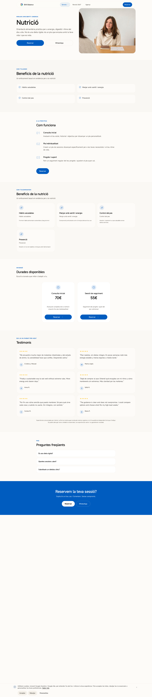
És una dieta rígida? (45, 453)
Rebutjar (32, 693)
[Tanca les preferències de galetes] (136, 687)
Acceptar (22, 693)
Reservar (127, 5)
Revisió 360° (77, 5)
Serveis (64, 5)
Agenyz (88, 5)
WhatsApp (59, 43)
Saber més (45, 688)
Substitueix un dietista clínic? (49, 469)
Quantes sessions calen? (47, 461)
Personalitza (44, 693)
